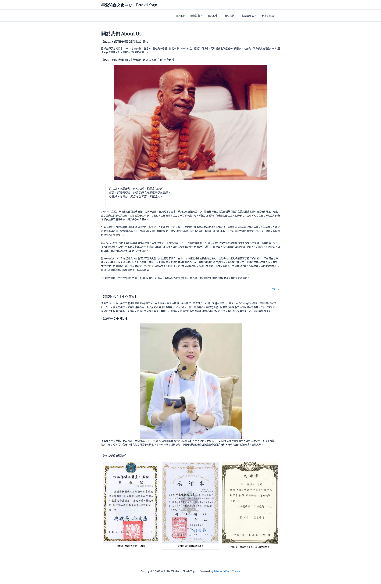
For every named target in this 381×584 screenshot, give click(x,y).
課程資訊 (229, 15)
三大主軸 (212, 15)
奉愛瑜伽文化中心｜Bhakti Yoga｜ (131, 4)
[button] (201, 15)
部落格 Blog (267, 15)
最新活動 (195, 15)
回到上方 (276, 289)
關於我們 (181, 15)
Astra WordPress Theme (227, 571)
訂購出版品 (248, 15)
